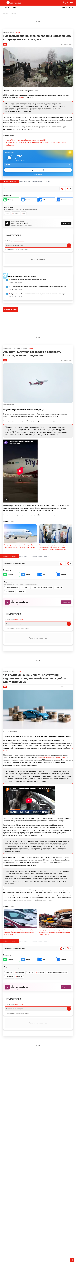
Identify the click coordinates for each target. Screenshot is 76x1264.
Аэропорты (21, 592)
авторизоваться (19, 241)
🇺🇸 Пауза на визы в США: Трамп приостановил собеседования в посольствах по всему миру (37, 294)
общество (9, 976)
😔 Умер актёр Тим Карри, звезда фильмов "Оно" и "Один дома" (28, 279)
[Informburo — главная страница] (14, 3)
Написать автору (67, 44)
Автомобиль (20, 972)
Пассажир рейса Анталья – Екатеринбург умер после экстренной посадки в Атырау (19, 546)
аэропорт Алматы (12, 587)
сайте (21, 97)
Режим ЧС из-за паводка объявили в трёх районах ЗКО (26, 140)
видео (31, 348)
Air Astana (25, 587)
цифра (18, 32)
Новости (13, 13)
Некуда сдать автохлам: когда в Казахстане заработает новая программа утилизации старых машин (55, 932)
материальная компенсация (57, 972)
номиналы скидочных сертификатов (52, 757)
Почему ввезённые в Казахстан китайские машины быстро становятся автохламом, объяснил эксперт (19, 932)
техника (20, 976)
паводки (16, 213)
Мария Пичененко (22, 348)
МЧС (7, 213)
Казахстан (40, 972)
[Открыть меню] (4, 3)
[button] (67, 7)
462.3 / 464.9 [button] (10, 7)
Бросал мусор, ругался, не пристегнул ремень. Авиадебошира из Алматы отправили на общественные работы (53, 547)
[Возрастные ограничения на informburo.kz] (64, 3)
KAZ (71, 3)
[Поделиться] (72, 1260)
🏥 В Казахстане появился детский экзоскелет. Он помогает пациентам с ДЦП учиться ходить (37, 286)
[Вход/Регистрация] (68, 3)
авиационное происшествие (42, 587)
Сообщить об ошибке (9, 181)
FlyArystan (10, 592)
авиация (59, 587)
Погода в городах (38, 174)
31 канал (9, 972)
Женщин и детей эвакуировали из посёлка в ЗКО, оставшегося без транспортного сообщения (36, 143)
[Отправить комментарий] (69, 245)
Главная (5, 13)
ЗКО (24, 213)
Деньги (30, 972)
